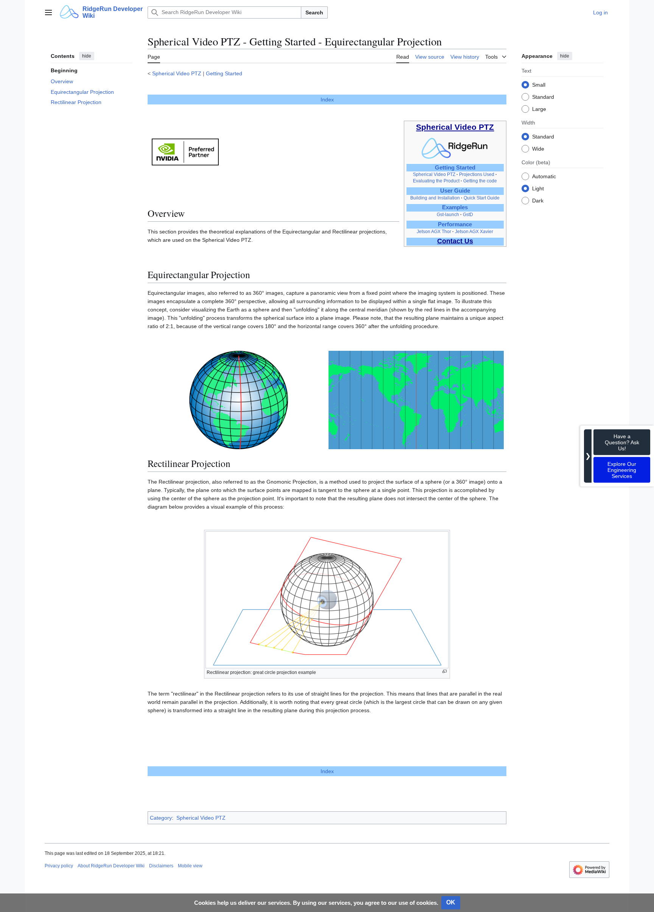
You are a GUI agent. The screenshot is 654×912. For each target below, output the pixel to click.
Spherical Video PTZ (176, 73)
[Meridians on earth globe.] (238, 400)
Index (327, 99)
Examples (455, 207)
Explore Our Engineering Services (621, 470)
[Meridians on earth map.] (416, 400)
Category (161, 818)
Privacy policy (59, 865)
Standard (543, 96)
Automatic (544, 176)
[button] (48, 12)
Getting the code (480, 181)
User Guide (455, 191)
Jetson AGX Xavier (474, 231)
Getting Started (224, 73)
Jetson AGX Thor (434, 231)
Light (538, 188)
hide (86, 56)
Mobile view (190, 865)
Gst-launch (448, 214)
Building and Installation (435, 198)
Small (538, 84)
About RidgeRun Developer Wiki (111, 865)
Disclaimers (161, 865)
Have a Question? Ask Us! (622, 442)
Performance (455, 224)
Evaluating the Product (436, 181)
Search (314, 12)
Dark (537, 200)
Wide (538, 148)
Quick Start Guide (482, 198)
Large (539, 109)
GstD (468, 214)
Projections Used (476, 174)
